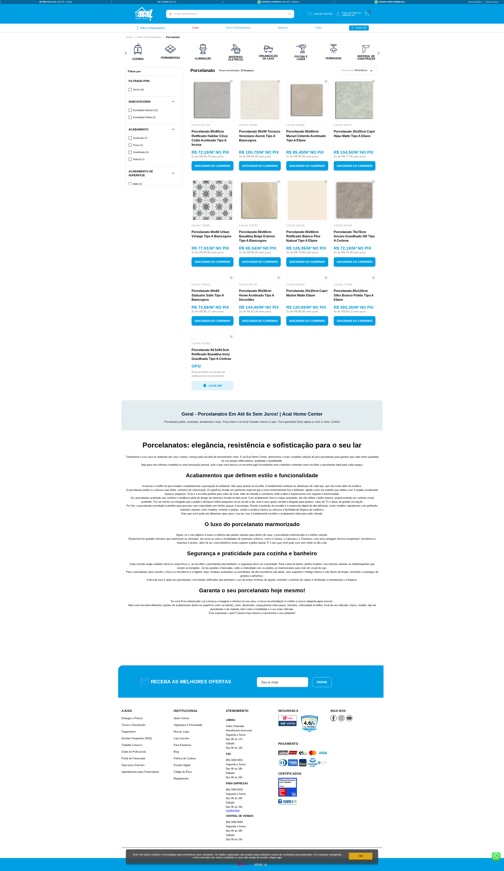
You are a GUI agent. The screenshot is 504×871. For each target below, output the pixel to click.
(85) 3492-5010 (234, 829)
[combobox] (230, 14)
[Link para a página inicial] (129, 37)
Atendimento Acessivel (239, 770)
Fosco (138, 145)
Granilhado (141, 152)
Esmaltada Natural (145, 110)
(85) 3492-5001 (234, 800)
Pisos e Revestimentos (149, 37)
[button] (170, 14)
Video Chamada (235, 766)
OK (361, 856)
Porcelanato (173, 37)
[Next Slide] (378, 53)
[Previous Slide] (125, 53)
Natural (139, 159)
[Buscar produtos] (290, 14)
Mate (137, 184)
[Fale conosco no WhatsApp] (496, 857)
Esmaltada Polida (144, 117)
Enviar (322, 722)
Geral (138, 89)
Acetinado (140, 138)
